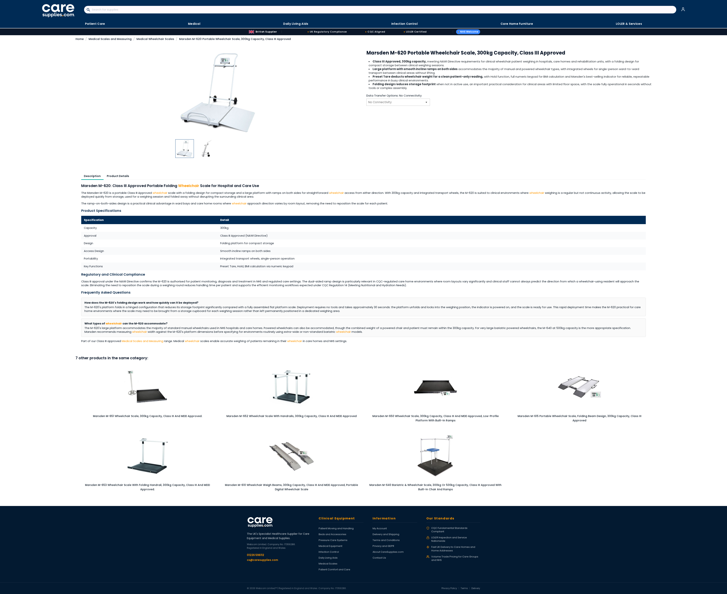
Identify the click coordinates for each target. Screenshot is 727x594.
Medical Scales (328, 563)
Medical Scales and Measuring (142, 341)
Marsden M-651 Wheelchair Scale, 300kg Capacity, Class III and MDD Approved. (147, 416)
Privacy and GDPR (383, 546)
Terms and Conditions (386, 540)
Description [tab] (92, 176)
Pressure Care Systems (333, 540)
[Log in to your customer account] (683, 9)
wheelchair (160, 193)
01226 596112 (255, 555)
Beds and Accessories (332, 534)
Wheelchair (188, 185)
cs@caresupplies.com (262, 560)
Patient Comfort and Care (334, 569)
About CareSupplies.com (388, 552)
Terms (464, 588)
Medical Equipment (330, 546)
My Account (380, 528)
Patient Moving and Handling (336, 528)
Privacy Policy (449, 588)
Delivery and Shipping (386, 534)
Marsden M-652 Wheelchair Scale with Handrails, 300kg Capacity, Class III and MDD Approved (291, 416)
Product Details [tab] (118, 176)
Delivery (475, 588)
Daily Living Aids (328, 558)
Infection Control (329, 552)
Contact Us (379, 558)
